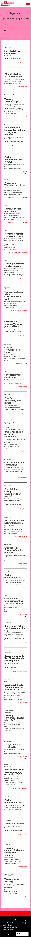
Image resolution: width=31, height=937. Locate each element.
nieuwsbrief (19, 20)
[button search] (25, 28)
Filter (5, 30)
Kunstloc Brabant (7, 3)
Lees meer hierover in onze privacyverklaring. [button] (11, 928)
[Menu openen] (28, 3)
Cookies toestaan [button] (22, 934)
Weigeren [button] (9, 934)
